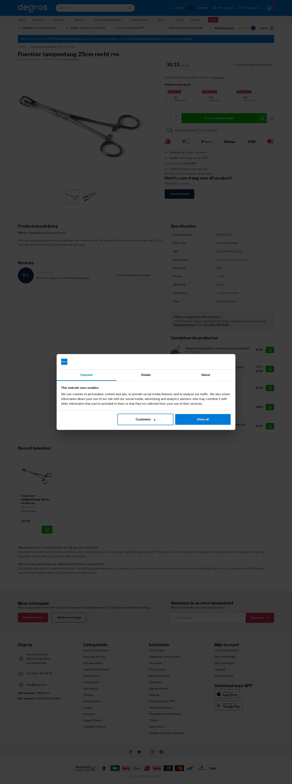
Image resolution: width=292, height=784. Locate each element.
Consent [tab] (86, 375)
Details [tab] (146, 375)
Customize (143, 419)
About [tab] (205, 375)
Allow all (203, 419)
